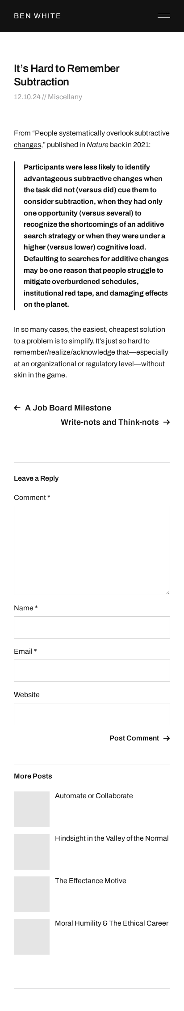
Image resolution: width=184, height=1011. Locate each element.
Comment (32, 497)
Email (25, 651)
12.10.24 (27, 97)
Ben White (38, 16)
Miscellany (65, 97)
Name (26, 608)
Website (27, 694)
